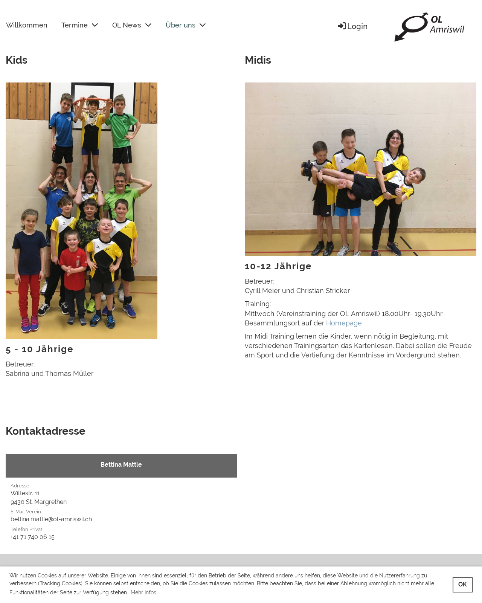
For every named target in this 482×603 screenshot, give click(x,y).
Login (357, 26)
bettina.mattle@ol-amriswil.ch (51, 519)
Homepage (344, 323)
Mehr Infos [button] (143, 592)
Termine (74, 25)
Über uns (180, 25)
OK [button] (462, 584)
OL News (126, 25)
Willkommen (26, 25)
